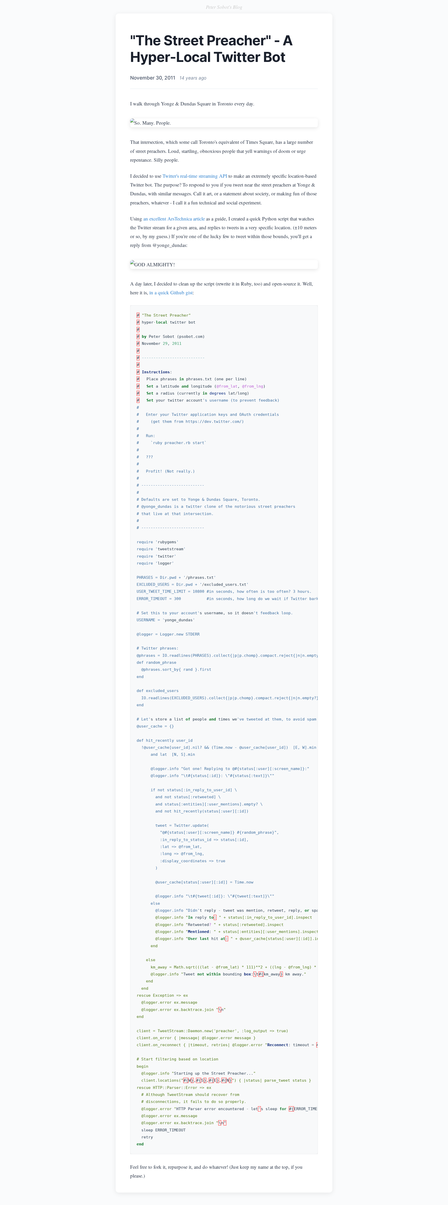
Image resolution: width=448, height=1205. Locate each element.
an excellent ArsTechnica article (174, 218)
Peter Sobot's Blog (224, 7)
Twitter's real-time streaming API (195, 176)
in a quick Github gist (171, 292)
